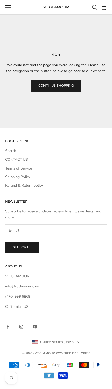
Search (10, 150)
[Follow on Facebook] (7, 326)
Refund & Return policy (24, 185)
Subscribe (22, 247)
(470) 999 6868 (17, 296)
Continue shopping (56, 85)
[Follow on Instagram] (21, 326)
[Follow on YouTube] (35, 326)
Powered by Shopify (73, 353)
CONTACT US (16, 159)
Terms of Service (18, 168)
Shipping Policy (17, 176)
